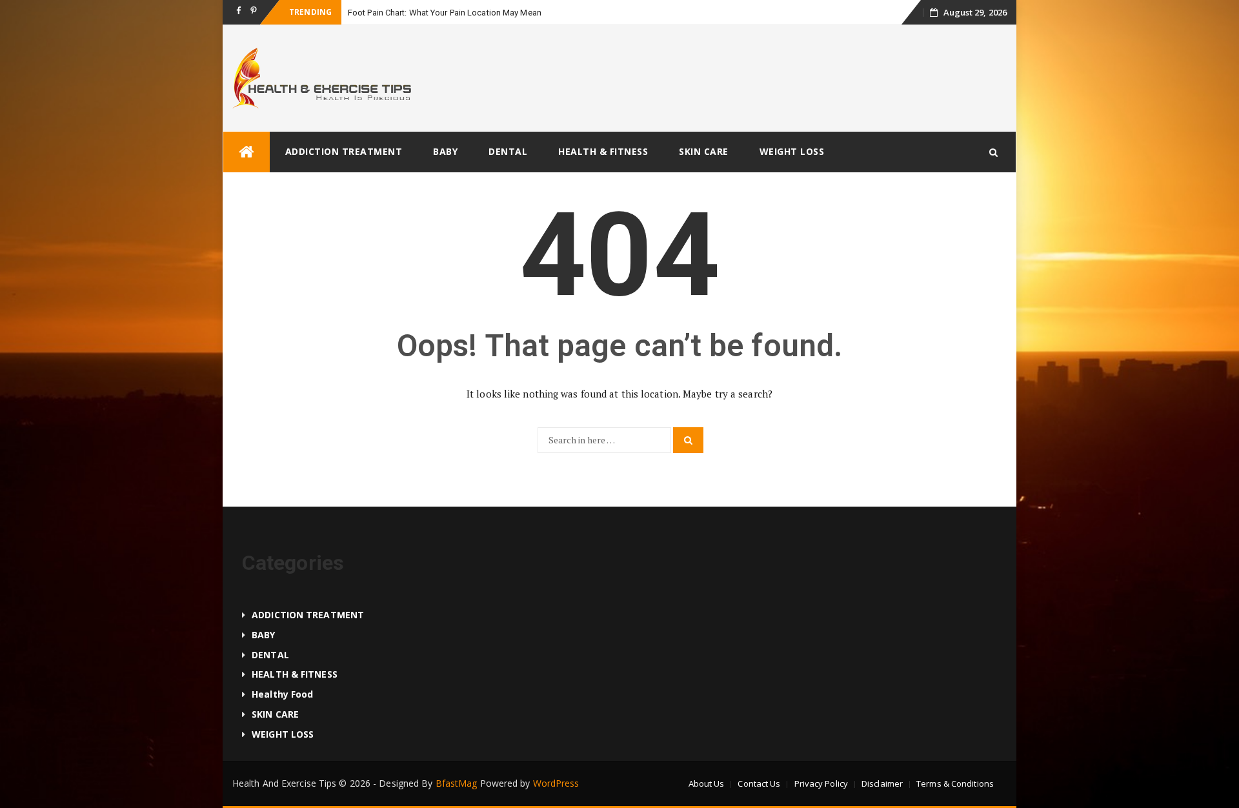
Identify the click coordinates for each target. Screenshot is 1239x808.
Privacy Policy (821, 783)
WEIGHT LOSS (792, 151)
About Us (707, 783)
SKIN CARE (704, 151)
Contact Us (759, 783)
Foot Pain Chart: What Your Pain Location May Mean (444, 12)
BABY (445, 151)
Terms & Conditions (955, 783)
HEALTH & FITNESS (603, 151)
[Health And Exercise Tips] (246, 152)
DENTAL (508, 151)
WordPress (556, 783)
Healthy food (282, 694)
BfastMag (457, 783)
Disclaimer (882, 783)
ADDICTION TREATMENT (344, 151)
